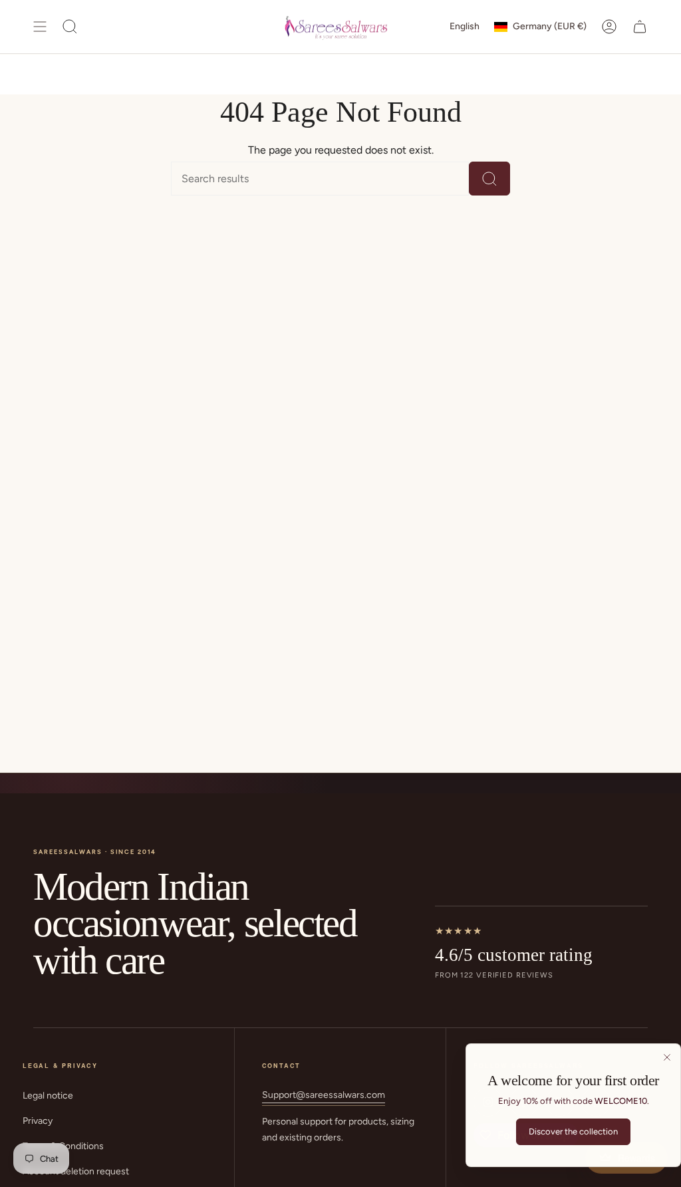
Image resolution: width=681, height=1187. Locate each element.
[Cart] (639, 26)
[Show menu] (40, 26)
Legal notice (48, 1095)
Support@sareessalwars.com (323, 1095)
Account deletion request (76, 1171)
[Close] (667, 1057)
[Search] (489, 179)
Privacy (38, 1120)
